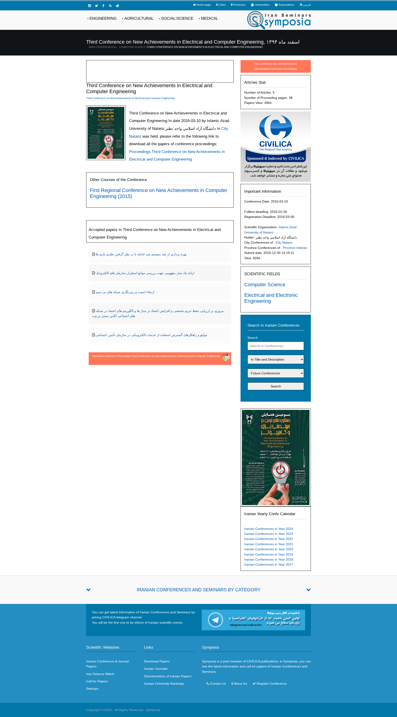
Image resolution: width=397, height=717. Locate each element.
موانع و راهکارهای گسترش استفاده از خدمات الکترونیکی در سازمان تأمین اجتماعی (151, 335)
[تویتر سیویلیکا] (96, 5)
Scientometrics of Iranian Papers (167, 676)
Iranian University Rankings (164, 683)
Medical (209, 18)
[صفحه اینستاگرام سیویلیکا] (89, 5)
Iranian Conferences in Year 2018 (268, 559)
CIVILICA (253, 661)
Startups (92, 688)
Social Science (177, 18)
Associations (286, 4)
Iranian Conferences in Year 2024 (268, 529)
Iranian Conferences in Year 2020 (268, 549)
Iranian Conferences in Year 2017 (268, 564)
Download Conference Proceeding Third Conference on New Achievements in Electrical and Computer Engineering (156, 356)
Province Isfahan (295, 248)
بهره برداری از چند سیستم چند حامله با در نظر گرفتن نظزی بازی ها (141, 254)
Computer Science (132, 47)
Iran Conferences (102, 47)
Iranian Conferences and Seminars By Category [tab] (199, 589)
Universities (262, 4)
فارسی (307, 4)
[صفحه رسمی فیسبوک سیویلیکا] (103, 5)
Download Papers (157, 661)
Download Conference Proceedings (277, 68)
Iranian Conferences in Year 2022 (268, 539)
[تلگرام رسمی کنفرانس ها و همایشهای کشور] (117, 5)
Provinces (239, 4)
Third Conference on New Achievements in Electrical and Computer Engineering (205, 47)
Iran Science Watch (100, 674)
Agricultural (138, 18)
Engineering (103, 18)
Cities (222, 4)
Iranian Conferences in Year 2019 (268, 554)
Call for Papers (97, 681)
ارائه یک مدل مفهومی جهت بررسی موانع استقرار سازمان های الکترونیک (145, 273)
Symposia (153, 710)
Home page (203, 4)
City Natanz (284, 242)
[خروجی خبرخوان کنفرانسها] (110, 5)
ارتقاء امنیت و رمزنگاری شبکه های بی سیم (125, 292)
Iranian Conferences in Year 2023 (268, 534)
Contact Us (218, 683)
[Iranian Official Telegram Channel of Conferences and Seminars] (253, 619)
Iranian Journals (155, 668)
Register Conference (272, 683)
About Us (240, 683)
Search (252, 337)
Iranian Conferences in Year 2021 (268, 544)
